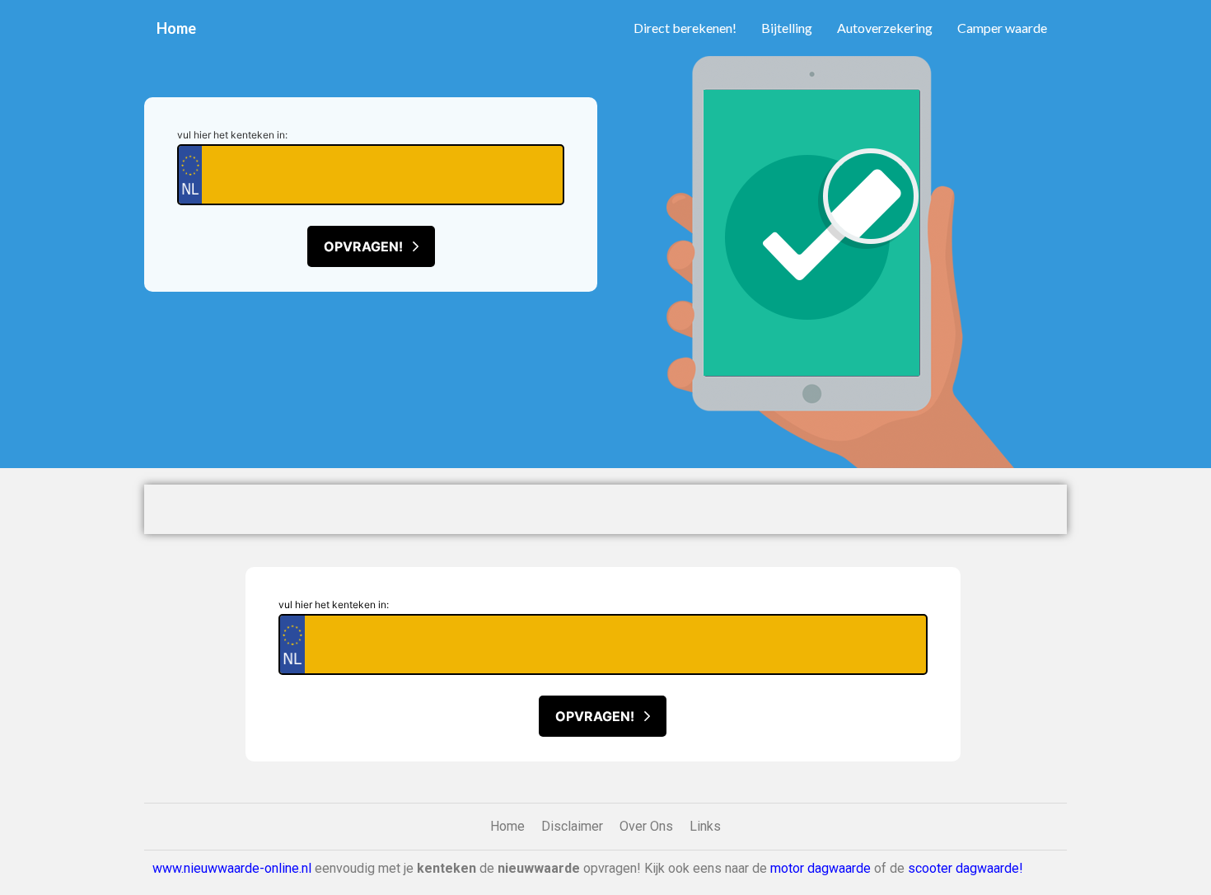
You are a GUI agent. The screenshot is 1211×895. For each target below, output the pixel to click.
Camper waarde (1002, 27)
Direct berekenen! (685, 27)
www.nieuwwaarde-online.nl (231, 868)
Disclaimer (572, 826)
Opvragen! (368, 246)
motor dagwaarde (820, 868)
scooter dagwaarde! (965, 868)
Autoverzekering (885, 27)
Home (176, 28)
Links (705, 826)
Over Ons (646, 826)
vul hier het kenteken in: (232, 135)
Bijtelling (786, 27)
